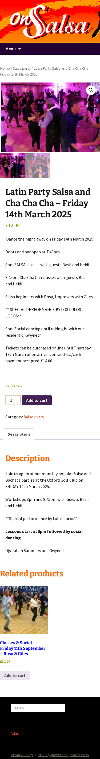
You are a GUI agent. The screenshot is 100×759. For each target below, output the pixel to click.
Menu (10, 48)
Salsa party (22, 68)
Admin (16, 733)
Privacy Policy (22, 754)
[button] (91, 90)
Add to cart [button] (15, 675)
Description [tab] (18, 434)
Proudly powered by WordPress (63, 754)
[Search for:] (90, 49)
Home (5, 68)
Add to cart (36, 400)
